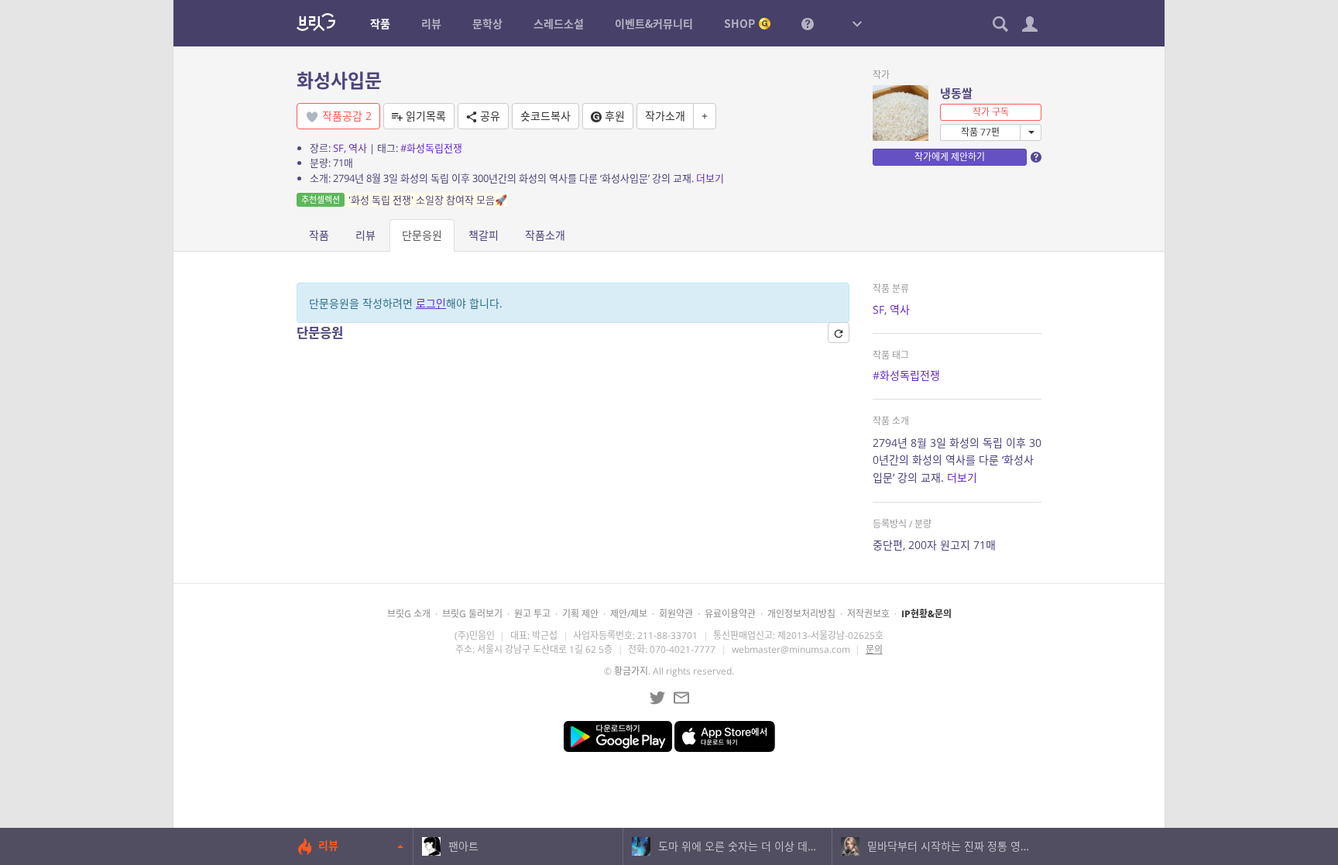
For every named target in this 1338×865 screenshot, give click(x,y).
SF (338, 148)
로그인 (431, 303)
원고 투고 (532, 613)
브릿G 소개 (409, 613)
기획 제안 (580, 613)
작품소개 (545, 235)
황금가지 (631, 671)
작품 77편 (980, 132)
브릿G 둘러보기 (472, 613)
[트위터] (657, 697)
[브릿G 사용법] (807, 23)
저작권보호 (868, 613)
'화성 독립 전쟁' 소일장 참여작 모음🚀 (404, 200)
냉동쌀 (956, 93)
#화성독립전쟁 (431, 148)
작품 (319, 235)
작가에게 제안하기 (949, 156)
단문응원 (422, 235)
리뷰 (365, 235)
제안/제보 (628, 613)
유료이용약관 (730, 613)
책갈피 (483, 235)
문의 (874, 649)
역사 (357, 148)
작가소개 (665, 115)
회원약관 (676, 613)
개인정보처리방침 (801, 613)
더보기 (710, 178)
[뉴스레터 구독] (681, 697)
